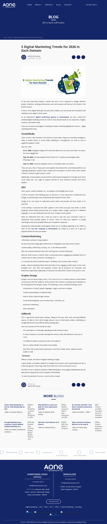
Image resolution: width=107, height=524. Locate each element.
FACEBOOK (11, 452)
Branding (78, 507)
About (38, 5)
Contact (68, 5)
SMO (46, 507)
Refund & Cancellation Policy (77, 522)
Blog (58, 5)
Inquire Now (54, 501)
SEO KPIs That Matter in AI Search (48, 423)
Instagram (80, 455)
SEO (40, 507)
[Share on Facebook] (78, 57)
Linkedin (46, 452)
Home (29, 5)
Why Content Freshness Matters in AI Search (81, 423)
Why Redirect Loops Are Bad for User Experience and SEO (47, 407)
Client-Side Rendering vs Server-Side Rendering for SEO (14, 407)
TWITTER (29, 452)
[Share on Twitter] (74, 57)
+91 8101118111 (91, 5)
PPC (51, 507)
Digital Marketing (31, 507)
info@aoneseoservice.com (38, 486)
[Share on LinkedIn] (83, 57)
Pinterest (62, 455)
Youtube (100, 452)
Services (48, 5)
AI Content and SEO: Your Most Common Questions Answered (82, 407)
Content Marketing (67, 507)
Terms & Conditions (60, 522)
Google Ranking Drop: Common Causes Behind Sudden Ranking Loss (13, 424)
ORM (56, 507)
